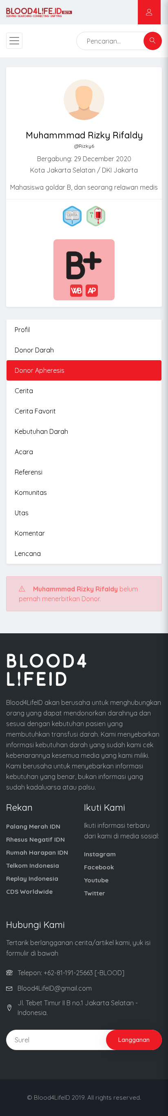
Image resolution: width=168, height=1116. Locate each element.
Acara (24, 452)
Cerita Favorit (35, 411)
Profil (22, 330)
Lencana (28, 553)
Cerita (24, 391)
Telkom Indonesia (32, 865)
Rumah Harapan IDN (37, 852)
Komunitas (31, 492)
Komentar (30, 533)
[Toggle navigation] (14, 41)
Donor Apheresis (39, 370)
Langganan (134, 1040)
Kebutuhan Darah (41, 431)
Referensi (28, 472)
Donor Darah (34, 350)
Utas (22, 513)
